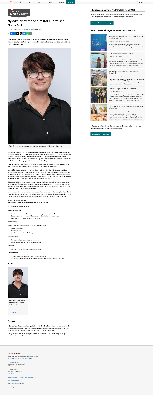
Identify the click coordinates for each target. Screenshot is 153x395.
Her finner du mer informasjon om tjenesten (20, 358)
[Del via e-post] (30, 33)
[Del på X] (17, 33)
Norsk (9, 387)
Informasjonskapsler (13, 380)
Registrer (95, 23)
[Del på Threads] (21, 33)
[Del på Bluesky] (24, 33)
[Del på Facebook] (11, 33)
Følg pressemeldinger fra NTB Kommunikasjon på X (22, 377)
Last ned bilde (13, 312)
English (13, 387)
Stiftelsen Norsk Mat (27, 29)
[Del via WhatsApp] (27, 33)
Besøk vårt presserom (100, 134)
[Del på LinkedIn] (14, 33)
